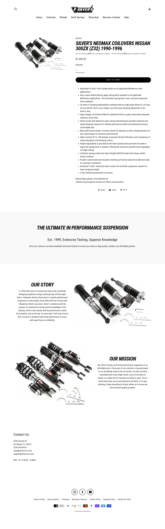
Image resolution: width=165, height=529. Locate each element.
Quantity (79, 65)
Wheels (63, 17)
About (39, 17)
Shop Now (94, 17)
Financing (65, 499)
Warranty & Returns (79, 499)
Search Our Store (124, 499)
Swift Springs (78, 17)
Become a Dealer (111, 17)
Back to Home (39, 499)
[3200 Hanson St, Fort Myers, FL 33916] (82, 447)
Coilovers (51, 17)
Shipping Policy (109, 499)
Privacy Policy (95, 499)
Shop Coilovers (53, 499)
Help (126, 17)
